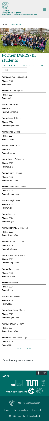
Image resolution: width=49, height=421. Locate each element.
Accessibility (39, 410)
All (41, 65)
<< (18, 348)
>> (30, 348)
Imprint (7, 410)
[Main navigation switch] (44, 9)
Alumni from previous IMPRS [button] (18, 360)
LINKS (6, 376)
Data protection (21, 410)
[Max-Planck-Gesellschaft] (13, 403)
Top (44, 373)
